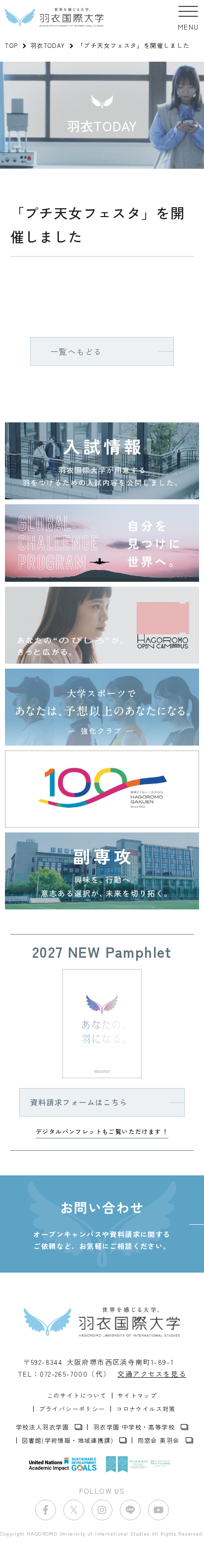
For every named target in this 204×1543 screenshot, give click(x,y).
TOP (11, 45)
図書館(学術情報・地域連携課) (67, 1440)
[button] (188, 17)
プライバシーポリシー (72, 1409)
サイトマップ (137, 1395)
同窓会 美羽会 (159, 1440)
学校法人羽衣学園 (42, 1427)
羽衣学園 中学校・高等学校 (134, 1427)
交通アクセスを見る (151, 1374)
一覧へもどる (76, 351)
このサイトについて (77, 1395)
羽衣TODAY (47, 45)
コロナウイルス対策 (146, 1409)
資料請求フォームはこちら (79, 1101)
